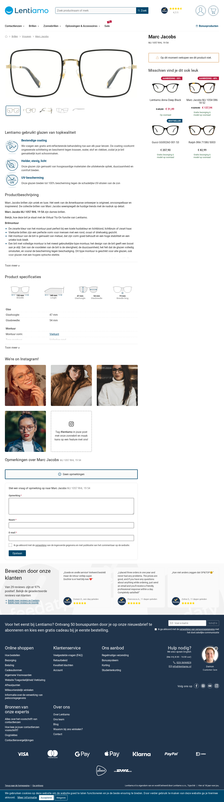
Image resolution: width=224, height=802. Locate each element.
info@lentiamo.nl (182, 666)
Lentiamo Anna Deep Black (165, 100)
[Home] (6, 36)
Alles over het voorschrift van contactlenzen (21, 720)
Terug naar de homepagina (17, 785)
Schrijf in (213, 623)
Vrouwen (26, 36)
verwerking (40, 545)
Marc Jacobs (42, 36)
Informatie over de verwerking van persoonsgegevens (24, 696)
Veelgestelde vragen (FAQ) (68, 655)
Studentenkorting (111, 670)
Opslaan (17, 553)
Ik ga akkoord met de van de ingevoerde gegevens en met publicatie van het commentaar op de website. (71, 545)
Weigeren (61, 797)
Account (57, 670)
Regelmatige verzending (115, 655)
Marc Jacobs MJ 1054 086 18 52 (202, 101)
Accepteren (46, 797)
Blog (55, 724)
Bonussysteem (110, 660)
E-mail (13, 532)
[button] (13, 111)
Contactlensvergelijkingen (19, 740)
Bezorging (10, 660)
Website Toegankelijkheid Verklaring (25, 680)
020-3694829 (184, 662)
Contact (57, 734)
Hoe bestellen (12, 655)
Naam (12, 519)
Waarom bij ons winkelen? (68, 729)
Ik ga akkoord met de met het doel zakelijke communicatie (188, 631)
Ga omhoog (37, 785)
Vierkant (54, 334)
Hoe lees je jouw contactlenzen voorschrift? (22, 728)
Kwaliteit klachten (63, 665)
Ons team (58, 719)
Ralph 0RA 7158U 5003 (202, 142)
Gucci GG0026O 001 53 (165, 142)
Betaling (9, 665)
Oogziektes (11, 735)
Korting (106, 665)
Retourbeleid (60, 660)
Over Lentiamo (61, 714)
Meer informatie (27, 797)
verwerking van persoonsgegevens (197, 629)
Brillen (15, 36)
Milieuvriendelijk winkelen (19, 690)
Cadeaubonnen (13, 670)
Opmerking (15, 495)
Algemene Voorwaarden (18, 675)
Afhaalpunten (12, 685)
